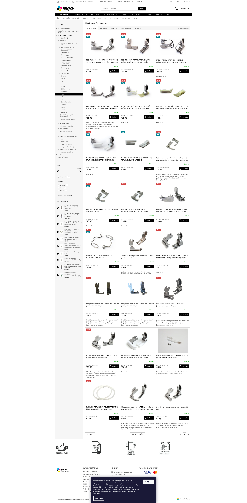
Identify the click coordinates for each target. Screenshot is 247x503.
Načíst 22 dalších (138, 434)
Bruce (63, 86)
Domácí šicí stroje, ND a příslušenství (67, 115)
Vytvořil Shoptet (185, 499)
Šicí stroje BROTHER (67, 58)
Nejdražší (114, 28)
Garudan (63, 110)
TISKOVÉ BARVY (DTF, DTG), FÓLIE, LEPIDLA (68, 32)
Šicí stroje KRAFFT (66, 50)
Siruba (63, 78)
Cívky (62, 99)
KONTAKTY (140, 2)
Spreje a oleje (64, 128)
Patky (62, 94)
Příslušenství (64, 112)
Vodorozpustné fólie (67, 152)
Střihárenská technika (66, 126)
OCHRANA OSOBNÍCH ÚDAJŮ (125, 2)
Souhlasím (148, 482)
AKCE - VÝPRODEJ (63, 157)
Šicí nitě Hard (65, 141)
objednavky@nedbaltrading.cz (123, 472)
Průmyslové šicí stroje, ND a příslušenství (68, 44)
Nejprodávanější (126, 28)
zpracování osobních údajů (130, 489)
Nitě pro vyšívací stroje (68, 147)
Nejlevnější (103, 28)
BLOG (85, 484)
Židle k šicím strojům (66, 131)
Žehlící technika (64, 123)
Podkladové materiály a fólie (69, 149)
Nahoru (91, 434)
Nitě (61, 139)
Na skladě (65, 177)
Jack (62, 84)
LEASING (86, 479)
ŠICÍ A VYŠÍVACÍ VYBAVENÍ (66, 35)
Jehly (62, 97)
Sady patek (64, 91)
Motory (63, 107)
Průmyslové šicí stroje (67, 47)
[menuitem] (63, 14)
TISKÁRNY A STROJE (64, 28)
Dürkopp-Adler (65, 89)
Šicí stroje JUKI (65, 68)
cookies (97, 491)
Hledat (141, 8)
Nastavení (99, 498)
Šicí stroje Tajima (66, 65)
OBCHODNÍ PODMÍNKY (106, 2)
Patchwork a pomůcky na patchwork (68, 120)
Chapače (63, 104)
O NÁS (85, 481)
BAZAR (60, 154)
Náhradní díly (65, 73)
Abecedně (138, 28)
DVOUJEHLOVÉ (66, 63)
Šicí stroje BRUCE (66, 55)
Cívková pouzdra (66, 102)
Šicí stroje (63, 40)
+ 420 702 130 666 (119, 475)
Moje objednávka (88, 489)
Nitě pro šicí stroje (66, 144)
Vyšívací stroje (64, 38)
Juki (62, 81)
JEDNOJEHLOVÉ (66, 60)
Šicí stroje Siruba (66, 71)
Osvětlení (62, 134)
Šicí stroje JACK (65, 52)
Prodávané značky (89, 486)
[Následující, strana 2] (184, 434)
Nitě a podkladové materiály (68, 136)
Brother (63, 76)
